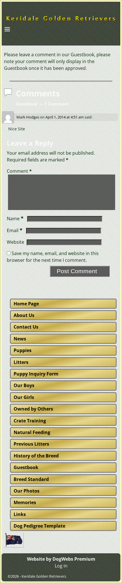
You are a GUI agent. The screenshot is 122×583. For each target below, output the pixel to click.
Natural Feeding (32, 432)
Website (15, 242)
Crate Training (30, 421)
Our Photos (26, 491)
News (20, 339)
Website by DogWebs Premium (61, 559)
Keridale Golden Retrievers (44, 576)
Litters (21, 362)
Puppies (22, 350)
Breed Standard (31, 479)
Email (14, 230)
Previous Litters (31, 444)
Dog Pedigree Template (39, 526)
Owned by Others (33, 409)
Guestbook (26, 467)
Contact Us (26, 327)
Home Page (26, 304)
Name (15, 218)
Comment (19, 171)
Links (20, 514)
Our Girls (24, 397)
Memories (25, 502)
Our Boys (24, 385)
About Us (24, 315)
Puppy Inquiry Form (36, 374)
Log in (61, 566)
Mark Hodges (27, 117)
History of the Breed (36, 456)
